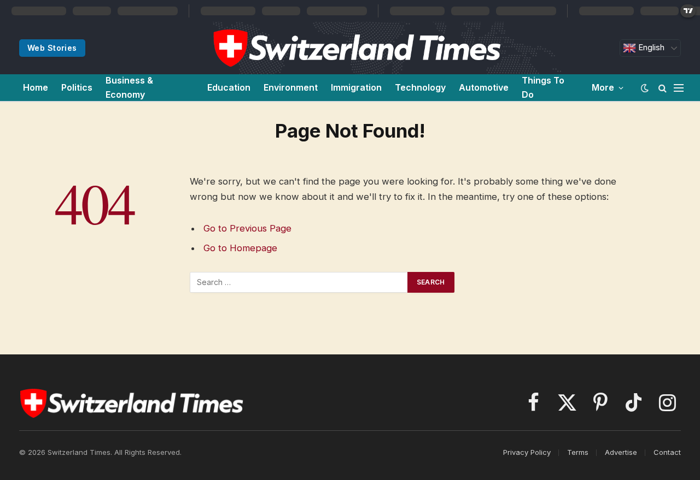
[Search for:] (299, 282)
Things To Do (543, 87)
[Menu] (679, 87)
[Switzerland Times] (356, 48)
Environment (291, 87)
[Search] (662, 87)
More (603, 87)
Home (35, 87)
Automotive (484, 87)
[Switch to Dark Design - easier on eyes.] (644, 88)
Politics (76, 87)
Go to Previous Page (247, 228)
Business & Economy (129, 87)
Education (228, 87)
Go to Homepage (240, 247)
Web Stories (52, 47)
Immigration (356, 87)
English (650, 47)
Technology (420, 87)
